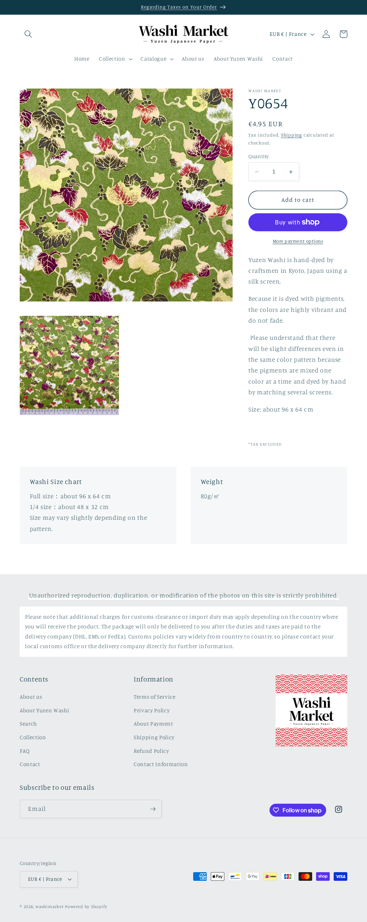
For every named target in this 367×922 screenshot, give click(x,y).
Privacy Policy (152, 710)
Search (28, 723)
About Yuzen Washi (44, 710)
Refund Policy (151, 750)
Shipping (291, 135)
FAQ (25, 750)
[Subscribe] (152, 809)
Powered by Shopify (86, 906)
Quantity (258, 156)
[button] (28, 34)
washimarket (49, 906)
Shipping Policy (154, 737)
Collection (33, 737)
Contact (30, 764)
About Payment (153, 723)
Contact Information (161, 764)
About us (31, 696)
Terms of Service (155, 696)
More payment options (298, 241)
